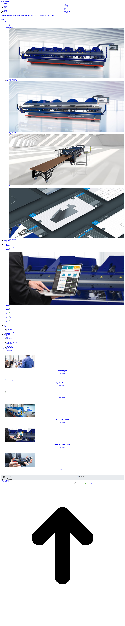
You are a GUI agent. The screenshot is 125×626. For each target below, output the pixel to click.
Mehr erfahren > (62, 373)
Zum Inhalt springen (5, 1)
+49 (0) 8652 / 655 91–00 (6, 481)
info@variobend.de (5, 480)
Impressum (72, 483)
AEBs (78, 483)
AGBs (76, 483)
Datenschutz (82, 483)
